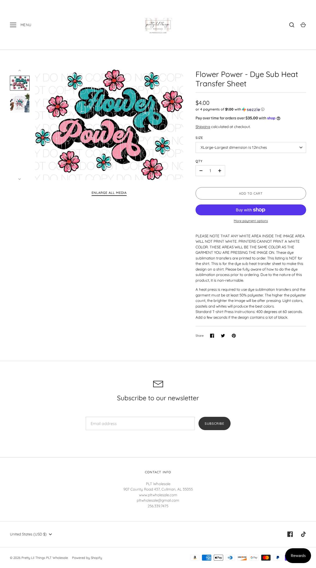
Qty (199, 161)
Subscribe (214, 423)
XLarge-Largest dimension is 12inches (234, 147)
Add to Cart (251, 193)
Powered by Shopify (87, 558)
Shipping (203, 126)
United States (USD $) (28, 534)
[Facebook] (290, 534)
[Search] (291, 24)
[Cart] (303, 24)
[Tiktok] (303, 534)
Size (199, 138)
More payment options (251, 221)
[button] (251, 109)
